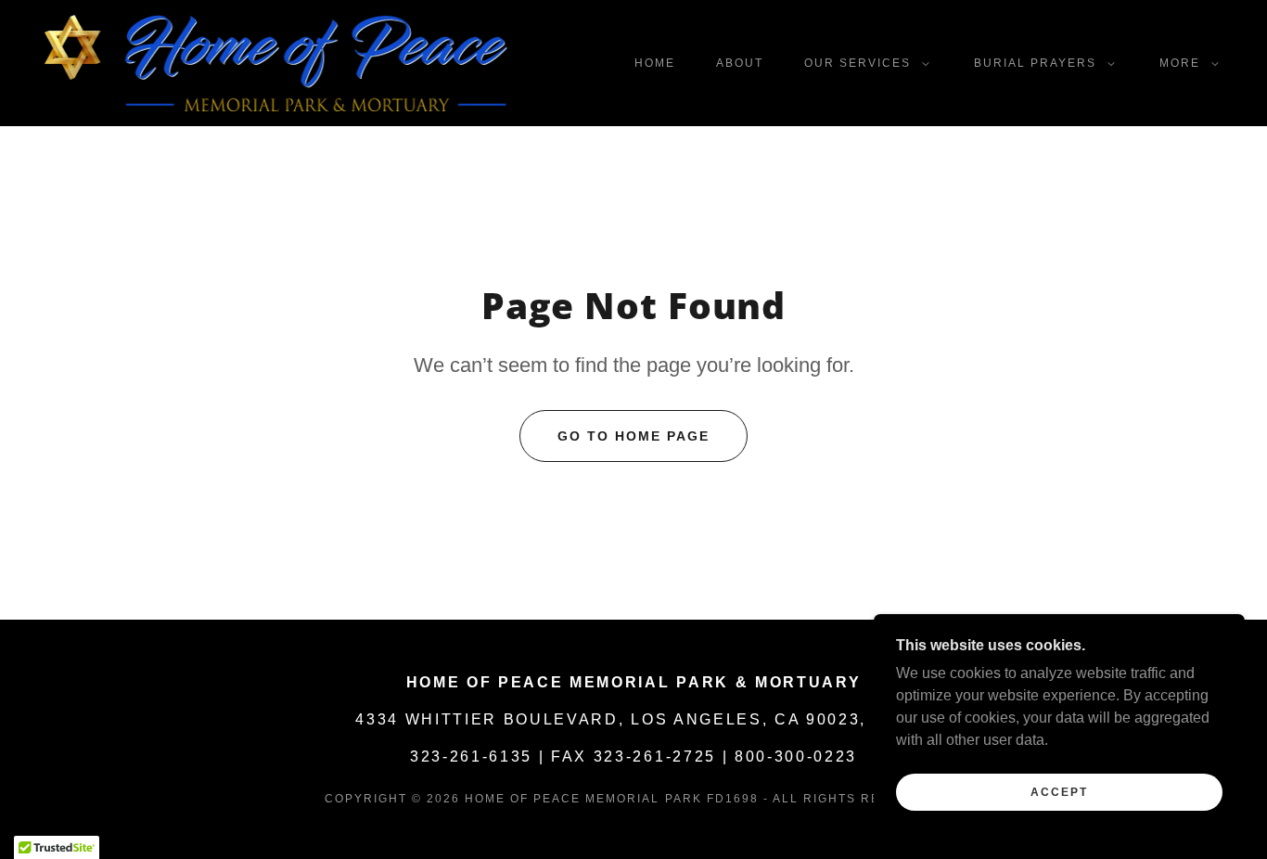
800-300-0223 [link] (796, 756)
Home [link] (654, 63)
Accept (1059, 792)
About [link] (739, 63)
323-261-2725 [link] (655, 756)
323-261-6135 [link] (471, 756)
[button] (863, 63)
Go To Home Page (633, 436)
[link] (311, 62)
